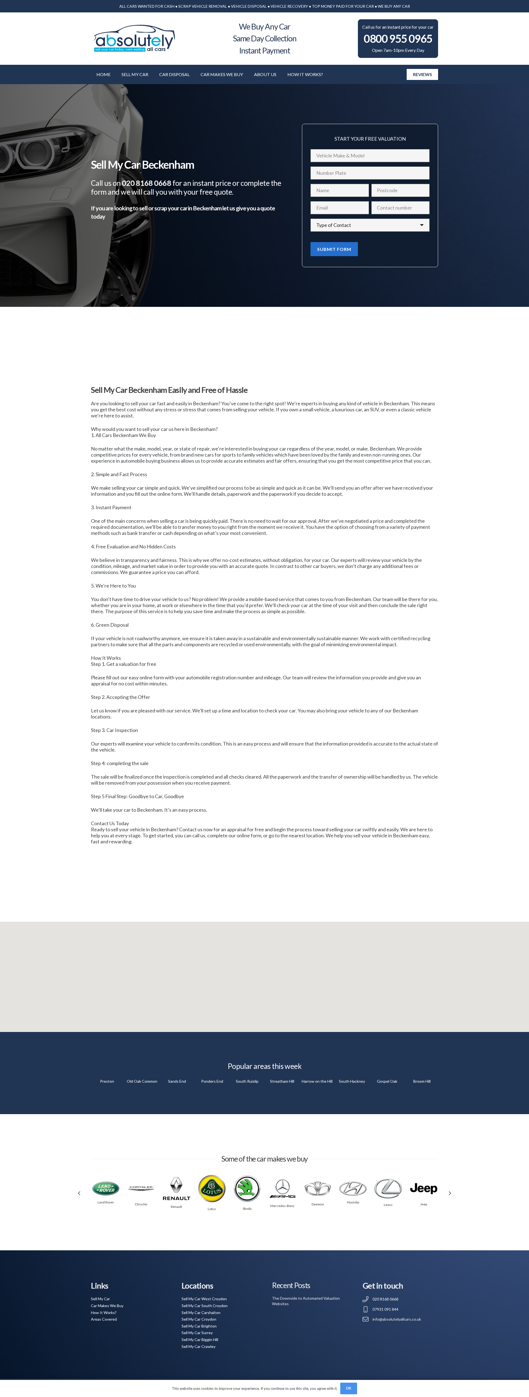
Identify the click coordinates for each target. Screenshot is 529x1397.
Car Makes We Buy (107, 1305)
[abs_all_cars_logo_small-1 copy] (134, 38)
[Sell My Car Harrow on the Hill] (317, 1081)
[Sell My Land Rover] (106, 1188)
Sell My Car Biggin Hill (200, 1339)
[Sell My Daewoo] (317, 1188)
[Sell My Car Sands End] (177, 1081)
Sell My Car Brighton (199, 1326)
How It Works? (104, 1312)
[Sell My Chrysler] (141, 1188)
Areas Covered (104, 1319)
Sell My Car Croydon (199, 1319)
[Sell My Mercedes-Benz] (282, 1188)
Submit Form (334, 249)
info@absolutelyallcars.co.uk (397, 1319)
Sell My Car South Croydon (205, 1305)
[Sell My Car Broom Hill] (422, 1081)
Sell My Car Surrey (197, 1332)
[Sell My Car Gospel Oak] (387, 1081)
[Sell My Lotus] (212, 1188)
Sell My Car (100, 1298)
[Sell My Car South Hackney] (352, 1081)
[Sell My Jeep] (424, 1188)
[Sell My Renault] (176, 1188)
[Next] (449, 1193)
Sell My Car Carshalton (201, 1312)
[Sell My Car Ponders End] (212, 1081)
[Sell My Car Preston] (107, 1081)
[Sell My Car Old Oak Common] (142, 1081)
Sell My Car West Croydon (204, 1298)
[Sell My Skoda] (247, 1188)
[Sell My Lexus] (388, 1188)
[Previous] (79, 1193)
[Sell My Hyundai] (353, 1188)
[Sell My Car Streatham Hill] (282, 1081)
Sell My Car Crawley (198, 1346)
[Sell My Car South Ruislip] (247, 1081)
